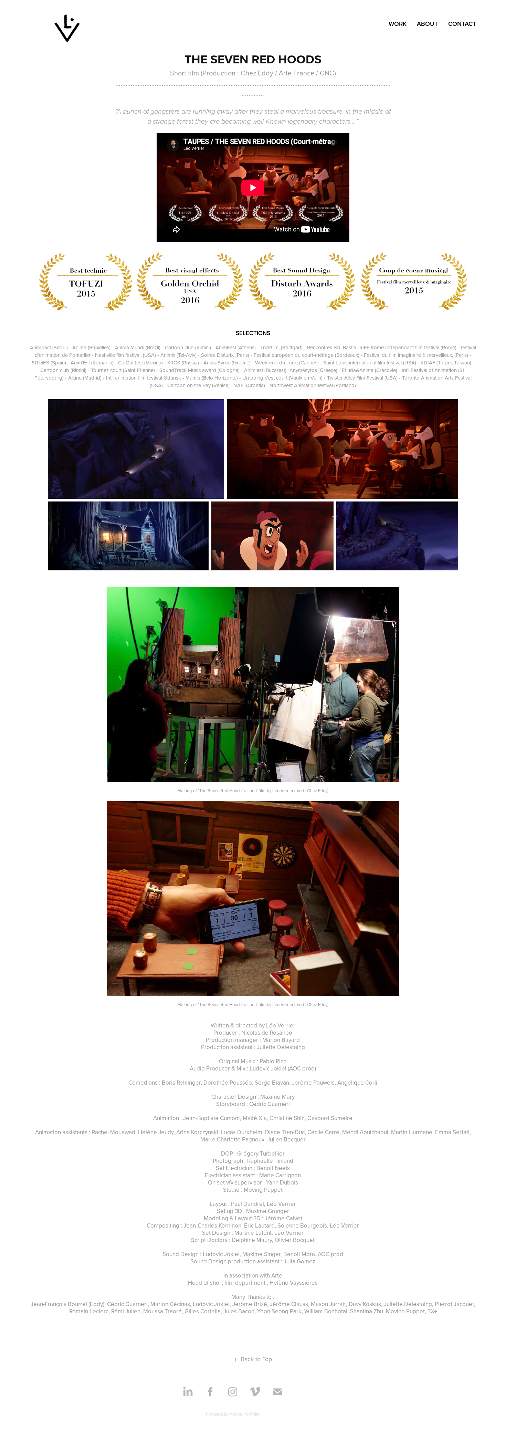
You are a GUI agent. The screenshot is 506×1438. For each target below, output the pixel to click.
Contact (462, 23)
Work (398, 23)
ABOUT (427, 23)
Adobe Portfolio (245, 1414)
